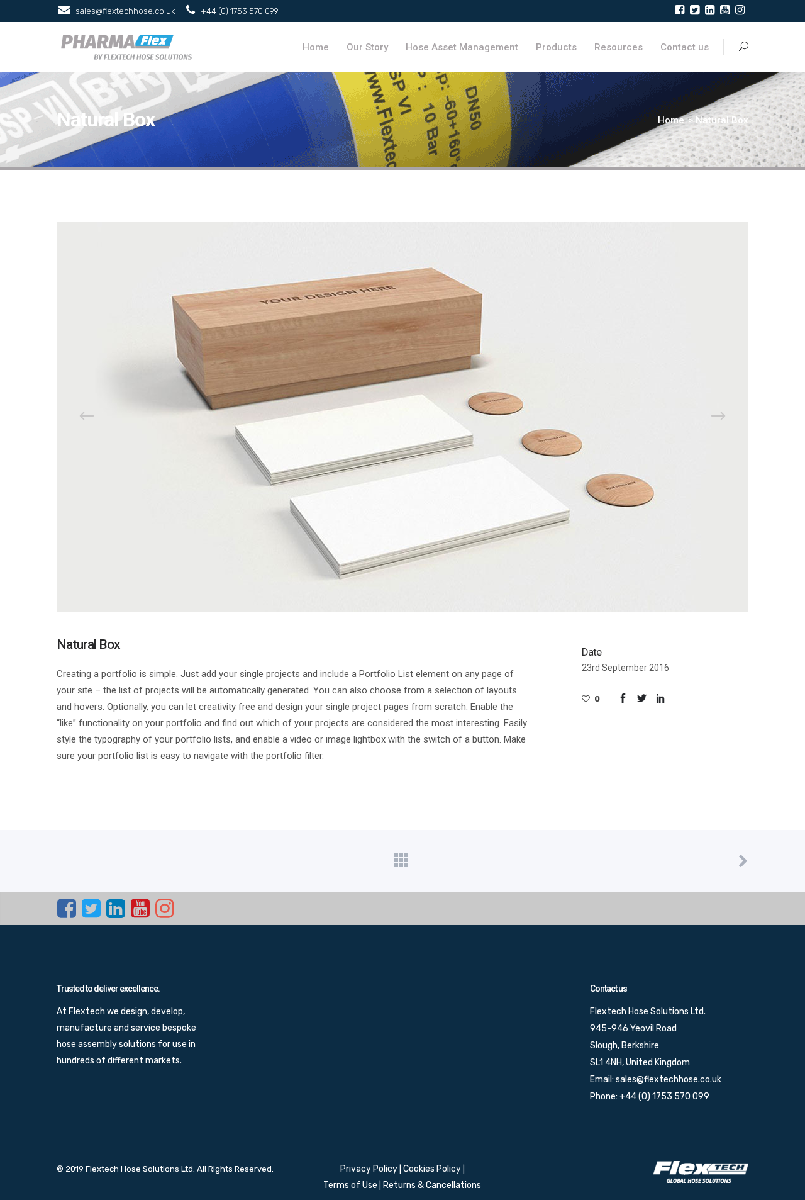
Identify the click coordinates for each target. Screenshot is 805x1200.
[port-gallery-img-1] (402, 417)
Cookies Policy (433, 1169)
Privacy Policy (369, 1169)
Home (671, 120)
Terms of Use (351, 1185)
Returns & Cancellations (432, 1185)
